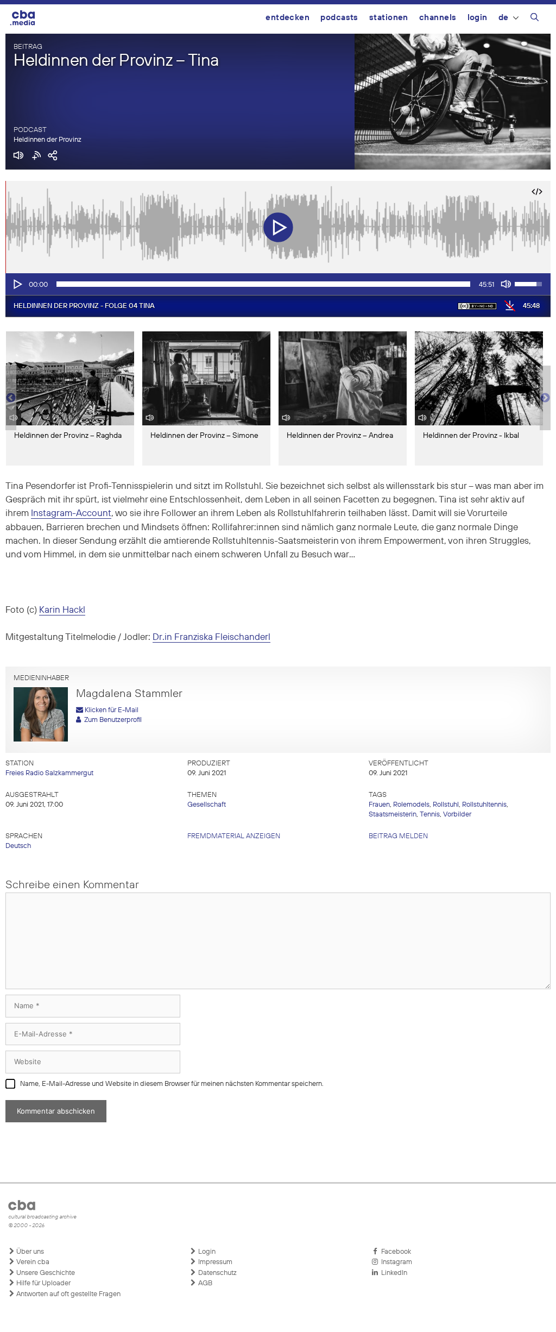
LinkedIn (392, 1273)
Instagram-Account (71, 513)
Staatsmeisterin (392, 814)
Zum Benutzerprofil (111, 720)
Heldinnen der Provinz (47, 139)
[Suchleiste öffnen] (534, 19)
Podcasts (339, 18)
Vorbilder (457, 814)
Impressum (214, 1262)
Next (545, 398)
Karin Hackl (62, 610)
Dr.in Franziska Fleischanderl (211, 637)
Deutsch (18, 846)
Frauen (379, 804)
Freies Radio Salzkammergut (49, 773)
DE (503, 18)
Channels (438, 18)
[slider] (263, 284)
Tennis (430, 814)
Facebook (394, 1251)
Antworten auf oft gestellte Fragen (68, 1294)
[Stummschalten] (506, 284)
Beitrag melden (398, 836)
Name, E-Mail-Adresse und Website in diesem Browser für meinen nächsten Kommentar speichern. (172, 1084)
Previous (10, 398)
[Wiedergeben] (16, 284)
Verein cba (32, 1262)
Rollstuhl (446, 804)
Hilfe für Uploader (43, 1283)
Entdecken (287, 18)
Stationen (388, 18)
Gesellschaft (206, 804)
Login (477, 18)
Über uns (29, 1251)
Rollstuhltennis (484, 804)
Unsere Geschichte (45, 1273)
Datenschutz (217, 1273)
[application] (278, 284)
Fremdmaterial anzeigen (233, 836)
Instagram (395, 1262)
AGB (204, 1283)
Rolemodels (411, 804)
